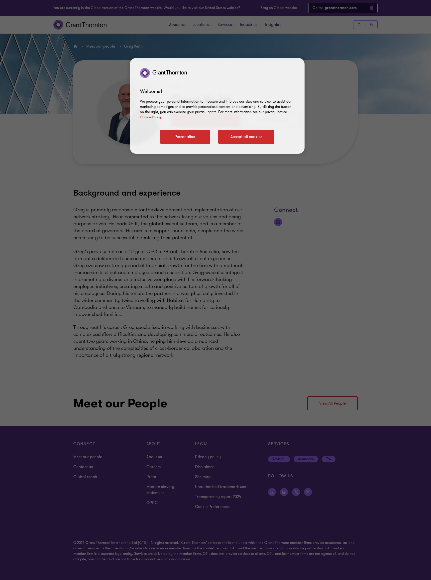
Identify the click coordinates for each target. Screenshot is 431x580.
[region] (217, 106)
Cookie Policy (150, 117)
